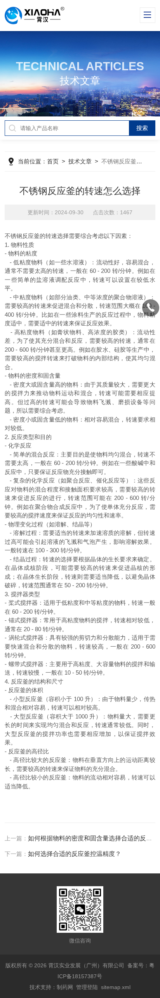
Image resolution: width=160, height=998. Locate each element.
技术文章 (80, 161)
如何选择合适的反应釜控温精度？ (74, 853)
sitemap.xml (115, 987)
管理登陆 (87, 987)
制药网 (65, 987)
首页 (53, 161)
